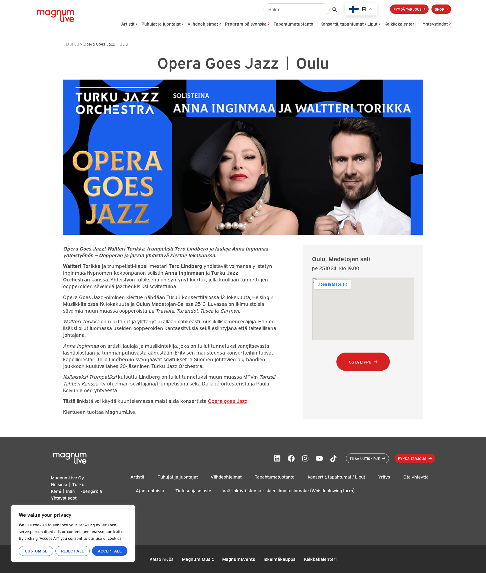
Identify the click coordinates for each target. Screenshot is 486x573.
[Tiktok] (333, 458)
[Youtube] (319, 458)
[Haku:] (297, 9)
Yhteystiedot (435, 23)
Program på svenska (246, 23)
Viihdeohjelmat (203, 23)
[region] (73, 533)
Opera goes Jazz (227, 400)
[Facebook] (291, 458)
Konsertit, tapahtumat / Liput (348, 23)
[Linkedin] (277, 458)
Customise (36, 550)
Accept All (110, 550)
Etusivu (72, 43)
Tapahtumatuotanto (293, 23)
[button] (363, 362)
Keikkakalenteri (400, 23)
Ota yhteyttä (416, 476)
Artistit (127, 23)
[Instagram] (305, 458)
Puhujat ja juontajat (161, 23)
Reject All (72, 550)
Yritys (384, 476)
